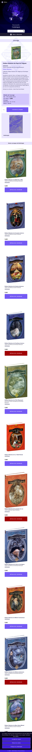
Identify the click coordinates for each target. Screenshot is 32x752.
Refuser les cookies (16, 742)
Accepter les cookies (16, 739)
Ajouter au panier (17, 109)
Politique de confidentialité (16, 746)
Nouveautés (16, 25)
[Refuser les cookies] (31, 733)
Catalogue (16, 27)
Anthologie (7, 182)
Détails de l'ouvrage (16, 190)
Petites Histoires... (7, 69)
